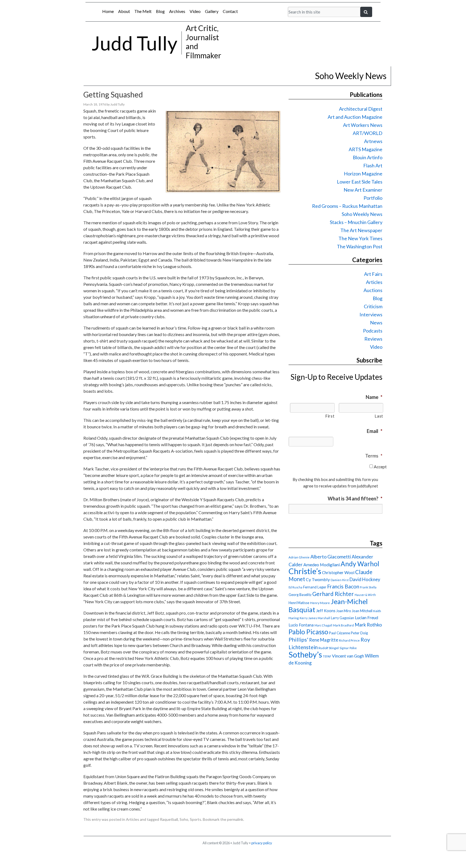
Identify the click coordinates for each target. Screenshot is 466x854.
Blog (160, 11)
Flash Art (372, 165)
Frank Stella (368, 587)
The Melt (143, 11)
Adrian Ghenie (299, 557)
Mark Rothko (368, 625)
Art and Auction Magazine (355, 117)
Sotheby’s (305, 654)
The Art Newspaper (361, 230)
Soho (184, 819)
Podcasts (372, 331)
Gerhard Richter (333, 593)
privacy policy (261, 843)
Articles (132, 819)
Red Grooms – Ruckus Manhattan (347, 206)
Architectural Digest (360, 109)
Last (379, 416)
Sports (195, 819)
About (124, 11)
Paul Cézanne (339, 633)
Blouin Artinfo (367, 157)
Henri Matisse (299, 603)
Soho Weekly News (362, 214)
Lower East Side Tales (359, 182)
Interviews (370, 314)
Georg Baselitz (300, 594)
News (376, 323)
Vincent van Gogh (348, 655)
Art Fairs (373, 274)
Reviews (373, 339)
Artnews (373, 141)
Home (108, 11)
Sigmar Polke (348, 648)
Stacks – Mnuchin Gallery (356, 222)
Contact (230, 11)
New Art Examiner (363, 190)
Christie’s (305, 571)
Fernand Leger (314, 587)
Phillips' (298, 639)
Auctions (373, 290)
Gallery (211, 11)
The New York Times (360, 238)
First (329, 416)
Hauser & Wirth (365, 595)
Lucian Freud (366, 617)
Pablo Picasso (308, 632)
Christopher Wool (338, 572)
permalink (235, 819)
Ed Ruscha (295, 587)
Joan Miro (343, 611)
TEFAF (327, 656)
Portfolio (373, 198)
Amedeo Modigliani (321, 564)
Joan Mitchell (362, 611)
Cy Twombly (318, 579)
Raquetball (169, 819)
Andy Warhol (360, 564)
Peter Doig (359, 633)
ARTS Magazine (365, 149)
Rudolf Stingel (328, 648)
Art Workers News (362, 125)
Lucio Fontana (301, 624)
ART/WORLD (367, 133)
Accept (380, 466)
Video (195, 11)
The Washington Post (359, 246)
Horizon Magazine (363, 174)
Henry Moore (320, 603)
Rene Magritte (323, 640)
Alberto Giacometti (330, 557)
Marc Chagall (323, 625)
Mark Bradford (343, 625)
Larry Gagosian (342, 618)
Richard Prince (349, 640)
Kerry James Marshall (315, 618)
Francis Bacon (343, 586)
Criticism (373, 306)
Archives (177, 11)
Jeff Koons (325, 610)
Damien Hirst (340, 580)
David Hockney (365, 579)
